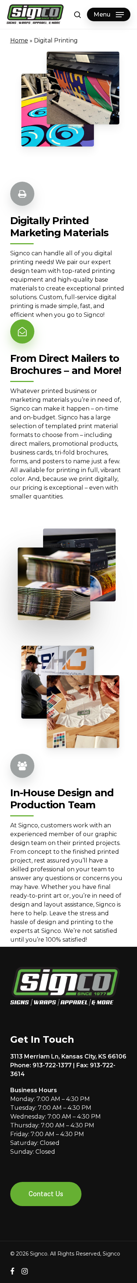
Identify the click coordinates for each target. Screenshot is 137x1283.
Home (19, 40)
